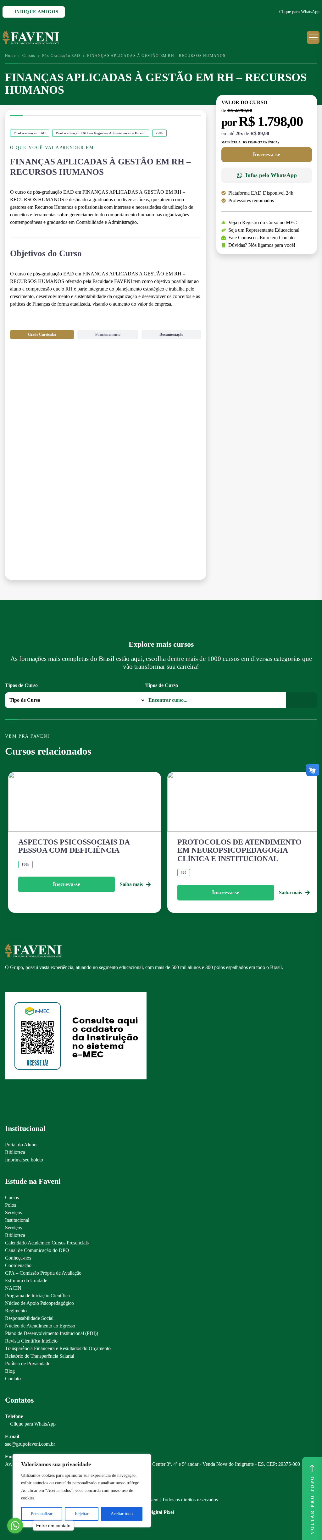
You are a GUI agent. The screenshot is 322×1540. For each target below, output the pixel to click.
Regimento (16, 1310)
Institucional (17, 1220)
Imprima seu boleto (24, 1159)
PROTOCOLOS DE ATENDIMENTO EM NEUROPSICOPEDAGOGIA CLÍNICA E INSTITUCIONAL (239, 850)
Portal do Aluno (20, 1144)
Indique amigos (35, 11)
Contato (13, 1378)
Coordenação (18, 1265)
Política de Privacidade (27, 1363)
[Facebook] (19, 982)
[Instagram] (8, 982)
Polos (10, 1205)
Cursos (28, 55)
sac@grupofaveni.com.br (30, 1444)
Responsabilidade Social (29, 1318)
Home (10, 55)
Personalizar (42, 1513)
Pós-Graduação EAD (61, 55)
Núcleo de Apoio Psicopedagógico (39, 1303)
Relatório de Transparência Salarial (39, 1356)
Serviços (13, 1212)
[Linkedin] (41, 982)
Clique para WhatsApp (299, 11)
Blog (10, 1371)
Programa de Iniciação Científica (37, 1295)
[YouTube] (30, 982)
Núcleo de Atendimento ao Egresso (40, 1325)
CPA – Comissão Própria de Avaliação (43, 1273)
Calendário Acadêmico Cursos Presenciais (47, 1242)
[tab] (42, 334)
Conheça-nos (18, 1257)
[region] (82, 1490)
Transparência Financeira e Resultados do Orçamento (58, 1348)
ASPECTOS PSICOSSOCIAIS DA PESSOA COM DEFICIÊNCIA (74, 846)
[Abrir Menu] (313, 37)
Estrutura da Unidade (26, 1280)
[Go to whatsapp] (15, 1525)
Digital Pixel (161, 1512)
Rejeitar (82, 1513)
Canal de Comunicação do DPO (37, 1250)
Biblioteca (15, 1152)
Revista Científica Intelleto (31, 1340)
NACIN (13, 1288)
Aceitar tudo (122, 1513)
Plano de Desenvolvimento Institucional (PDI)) (51, 1333)
